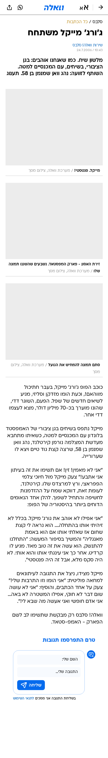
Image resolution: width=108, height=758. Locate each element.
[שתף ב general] (9, 7)
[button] (84, 7)
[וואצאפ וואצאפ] (20, 7)
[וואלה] (54, 7)
